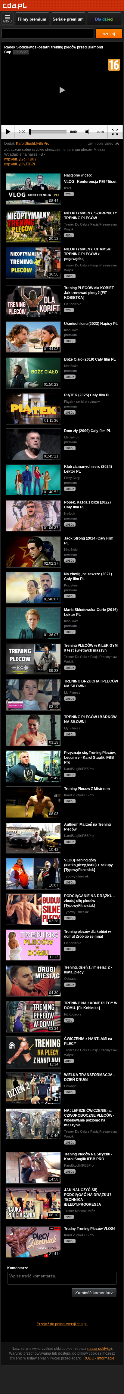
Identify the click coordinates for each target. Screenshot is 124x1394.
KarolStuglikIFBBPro (32, 143)
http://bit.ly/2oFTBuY (20, 159)
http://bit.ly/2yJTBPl (19, 164)
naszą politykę (99, 1348)
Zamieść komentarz (94, 1292)
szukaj (109, 33)
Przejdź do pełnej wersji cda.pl (62, 1324)
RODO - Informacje (98, 1358)
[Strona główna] (15, 6)
